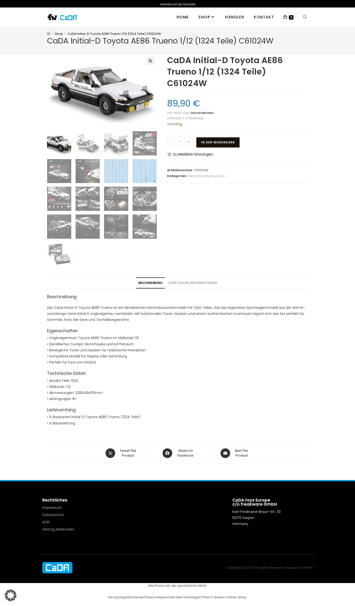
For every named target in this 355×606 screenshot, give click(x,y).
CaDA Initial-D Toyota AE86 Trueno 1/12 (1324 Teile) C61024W (114, 33)
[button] (150, 61)
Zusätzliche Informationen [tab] (192, 283)
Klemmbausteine (201, 176)
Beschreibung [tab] (150, 283)
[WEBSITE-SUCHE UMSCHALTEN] (305, 17)
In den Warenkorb (218, 142)
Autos (220, 176)
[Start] (48, 33)
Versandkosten (202, 113)
